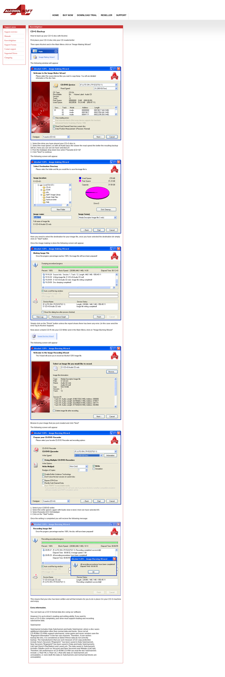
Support (121, 15)
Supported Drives (10, 53)
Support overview (10, 32)
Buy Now (68, 15)
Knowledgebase (10, 40)
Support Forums (10, 45)
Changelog (8, 58)
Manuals (7, 36)
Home (55, 15)
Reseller (106, 15)
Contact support (10, 49)
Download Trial (87, 15)
